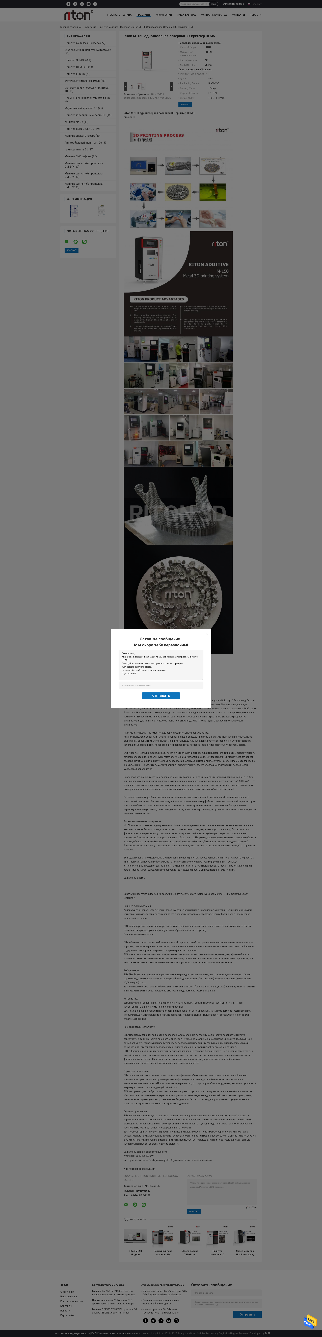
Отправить (161, 695)
